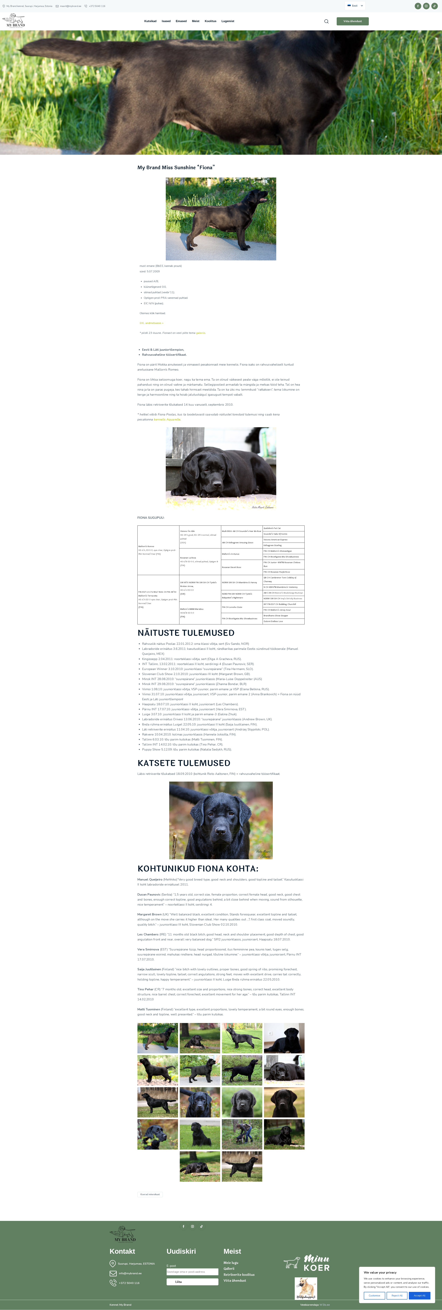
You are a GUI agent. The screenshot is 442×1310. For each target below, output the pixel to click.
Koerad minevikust (150, 1194)
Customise (374, 1295)
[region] (397, 1285)
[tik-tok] (434, 6)
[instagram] (426, 6)
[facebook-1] (418, 6)
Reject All (397, 1295)
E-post (171, 1266)
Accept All (419, 1295)
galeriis (200, 333)
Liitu (178, 1282)
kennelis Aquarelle (167, 419)
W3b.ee (324, 1305)
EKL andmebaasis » (151, 323)
